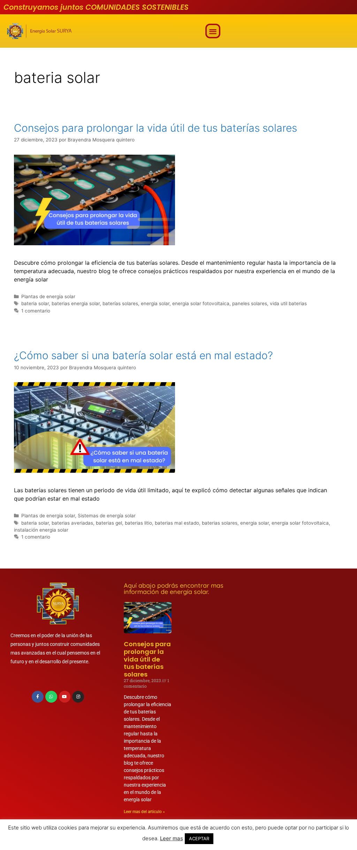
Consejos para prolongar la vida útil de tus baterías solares (155, 128)
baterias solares (219, 523)
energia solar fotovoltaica (200, 303)
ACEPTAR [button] (199, 838)
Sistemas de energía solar (107, 515)
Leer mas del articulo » (144, 811)
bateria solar (35, 303)
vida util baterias (288, 303)
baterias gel (109, 523)
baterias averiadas (72, 523)
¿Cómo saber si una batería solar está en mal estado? (143, 355)
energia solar (155, 303)
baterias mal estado (177, 523)
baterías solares (120, 303)
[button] (212, 31)
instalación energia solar (41, 530)
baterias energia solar (76, 303)
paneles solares (249, 303)
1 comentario (35, 311)
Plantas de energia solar (48, 296)
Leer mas (171, 838)
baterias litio (138, 523)
